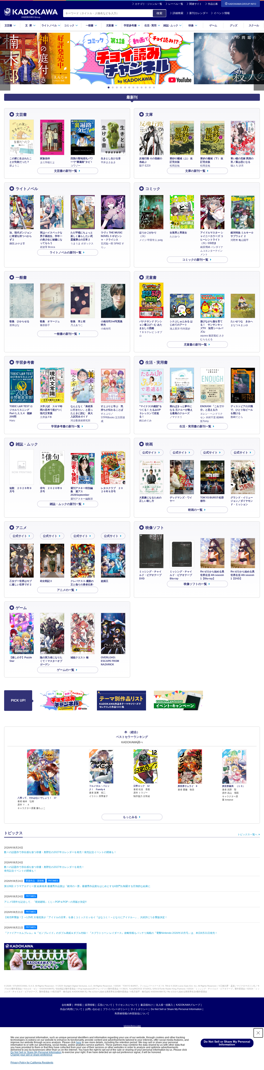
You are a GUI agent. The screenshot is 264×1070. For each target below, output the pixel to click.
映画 (149, 444)
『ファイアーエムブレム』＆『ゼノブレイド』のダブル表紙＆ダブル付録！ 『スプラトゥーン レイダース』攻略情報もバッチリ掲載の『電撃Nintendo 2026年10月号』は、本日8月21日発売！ (110, 933)
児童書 (151, 277)
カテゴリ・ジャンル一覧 (148, 3)
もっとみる (130, 817)
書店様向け (146, 1004)
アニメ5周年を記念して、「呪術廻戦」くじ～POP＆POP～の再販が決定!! (45, 901)
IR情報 (78, 1004)
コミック (152, 189)
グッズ (233, 25)
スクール (254, 25)
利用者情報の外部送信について (132, 1013)
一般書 (21, 277)
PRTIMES (53, 880)
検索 (159, 13)
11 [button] (150, 88)
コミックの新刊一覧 (195, 259)
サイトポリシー (139, 1009)
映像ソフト (154, 528)
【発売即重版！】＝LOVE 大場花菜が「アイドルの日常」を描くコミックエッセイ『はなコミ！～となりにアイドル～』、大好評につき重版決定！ (85, 917)
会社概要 (67, 1004)
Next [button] (259, 62)
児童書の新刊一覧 (195, 344)
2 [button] (113, 88)
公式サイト (149, 452)
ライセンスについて (126, 1004)
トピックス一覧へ (247, 834)
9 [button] (142, 88)
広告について (105, 1004)
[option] (132, 58)
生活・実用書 (156, 362)
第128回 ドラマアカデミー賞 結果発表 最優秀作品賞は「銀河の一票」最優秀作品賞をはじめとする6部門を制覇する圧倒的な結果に (77, 886)
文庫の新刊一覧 (195, 170)
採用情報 (90, 1004)
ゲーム (213, 25)
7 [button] (134, 88)
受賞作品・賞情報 (35, 880)
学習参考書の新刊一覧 (65, 426)
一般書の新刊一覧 (65, 333)
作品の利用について (71, 1009)
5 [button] (125, 88)
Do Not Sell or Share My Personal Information (176, 1009)
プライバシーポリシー (115, 1009)
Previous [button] (5, 62)
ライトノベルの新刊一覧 (65, 252)
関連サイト (195, 3)
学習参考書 (25, 362)
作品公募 (213, 3)
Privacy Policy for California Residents (32, 1062)
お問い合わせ (92, 1009)
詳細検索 (178, 13)
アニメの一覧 (65, 590)
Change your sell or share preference (31, 1055)
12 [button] (154, 88)
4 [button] (121, 88)
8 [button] (138, 88)
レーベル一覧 (175, 3)
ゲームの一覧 (65, 670)
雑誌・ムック (27, 444)
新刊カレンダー (198, 13)
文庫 (149, 115)
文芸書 (21, 115)
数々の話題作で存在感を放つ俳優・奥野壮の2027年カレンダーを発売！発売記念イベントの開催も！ (60, 852)
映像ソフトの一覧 (195, 584)
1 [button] (109, 88)
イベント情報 (222, 13)
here (78, 1042)
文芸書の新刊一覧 (65, 170)
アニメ (21, 528)
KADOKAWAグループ (188, 1004)
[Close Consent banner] (258, 1032)
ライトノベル (27, 189)
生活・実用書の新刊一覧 (195, 426)
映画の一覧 (195, 509)
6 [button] (130, 88)
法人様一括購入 (164, 1004)
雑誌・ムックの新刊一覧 (65, 504)
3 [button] (117, 88)
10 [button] (146, 88)
